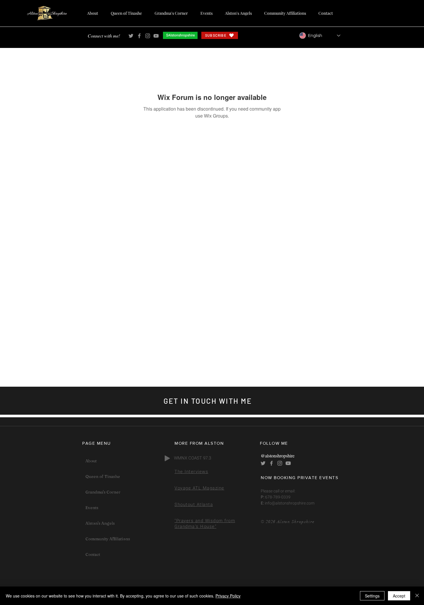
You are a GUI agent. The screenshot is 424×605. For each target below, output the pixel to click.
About (91, 460)
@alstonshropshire (277, 456)
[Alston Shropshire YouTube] (156, 36)
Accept (399, 596)
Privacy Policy (228, 596)
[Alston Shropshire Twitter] (131, 36)
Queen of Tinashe (102, 476)
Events (91, 507)
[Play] (167, 458)
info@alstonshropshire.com (289, 503)
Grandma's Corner (102, 492)
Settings (372, 596)
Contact (92, 554)
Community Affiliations (107, 538)
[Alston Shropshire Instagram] (148, 36)
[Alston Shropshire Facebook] (139, 36)
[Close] (417, 595)
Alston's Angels (100, 523)
